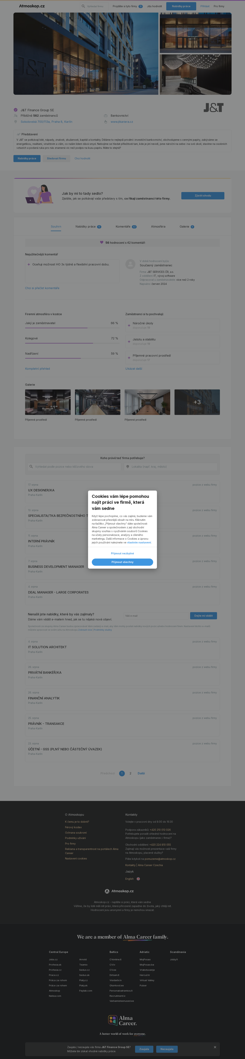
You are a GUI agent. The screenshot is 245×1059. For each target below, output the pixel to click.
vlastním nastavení (139, 542)
